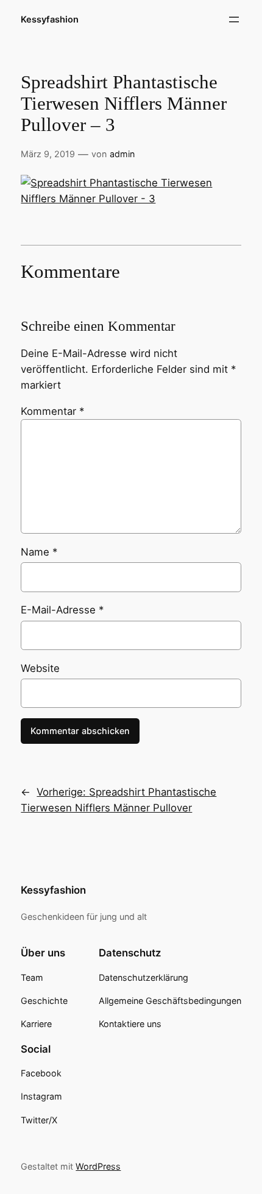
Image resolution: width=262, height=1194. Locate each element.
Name (39, 552)
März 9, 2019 (48, 154)
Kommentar (52, 411)
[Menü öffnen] (234, 19)
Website (40, 668)
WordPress (98, 1166)
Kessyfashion (50, 19)
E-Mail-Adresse (62, 610)
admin (122, 154)
